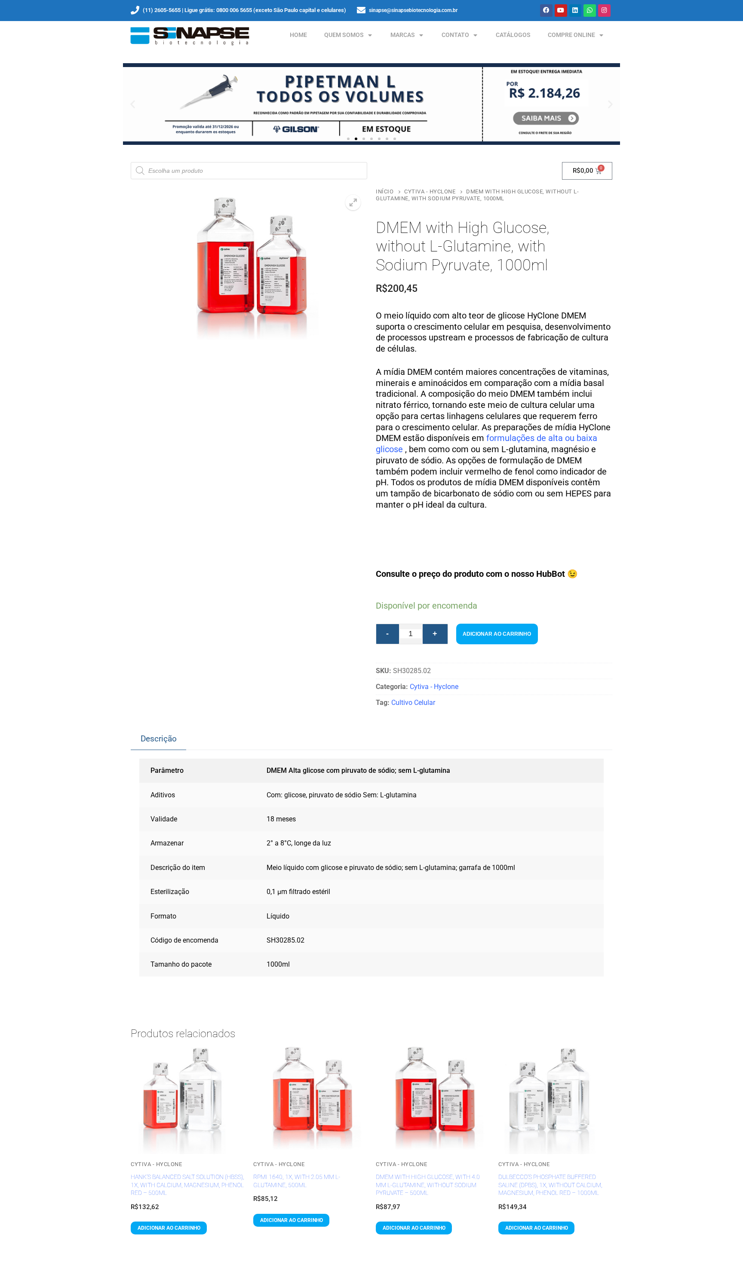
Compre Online (571, 35)
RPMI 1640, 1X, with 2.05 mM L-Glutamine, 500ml (296, 1180)
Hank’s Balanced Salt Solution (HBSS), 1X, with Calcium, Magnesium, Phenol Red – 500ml (187, 1184)
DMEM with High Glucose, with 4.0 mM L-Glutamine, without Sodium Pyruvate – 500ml (428, 1184)
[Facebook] (546, 10)
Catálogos (513, 35)
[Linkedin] (575, 10)
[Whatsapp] (589, 10)
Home (298, 35)
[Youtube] (561, 10)
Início (384, 191)
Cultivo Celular (413, 702)
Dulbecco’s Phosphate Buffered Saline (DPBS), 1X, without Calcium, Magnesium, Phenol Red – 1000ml (550, 1184)
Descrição (159, 739)
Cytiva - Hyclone (429, 191)
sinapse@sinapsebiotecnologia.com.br (413, 10)
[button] (132, 104)
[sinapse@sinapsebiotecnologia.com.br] (361, 10)
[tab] (158, 739)
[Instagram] (604, 10)
